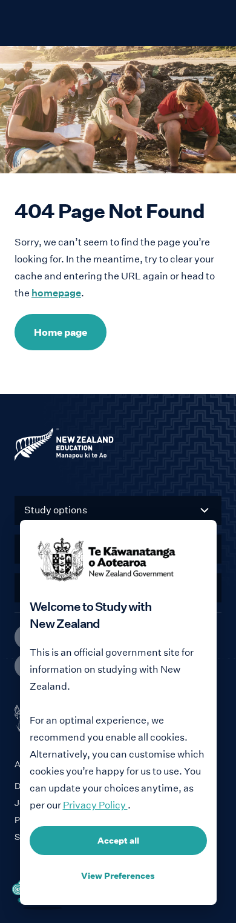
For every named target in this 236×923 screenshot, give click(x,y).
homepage (56, 293)
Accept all (118, 840)
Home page (60, 332)
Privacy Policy (95, 805)
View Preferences (118, 875)
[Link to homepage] (118, 447)
